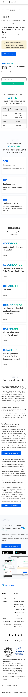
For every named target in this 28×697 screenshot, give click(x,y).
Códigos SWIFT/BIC (11, 9)
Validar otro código (9, 54)
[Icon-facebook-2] (9, 634)
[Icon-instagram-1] (6, 634)
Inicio (2, 9)
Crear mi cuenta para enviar (11, 453)
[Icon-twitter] (12, 634)
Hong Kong (4, 10)
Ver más (5, 255)
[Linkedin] (15, 634)
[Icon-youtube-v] (21, 634)
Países (19, 9)
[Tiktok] (18, 634)
